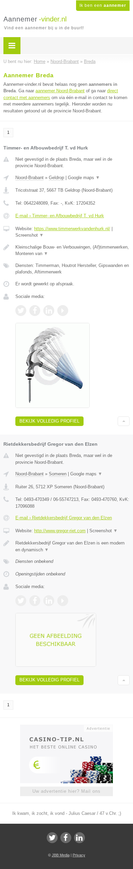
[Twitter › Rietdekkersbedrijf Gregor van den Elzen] (20, 600)
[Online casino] (66, 727)
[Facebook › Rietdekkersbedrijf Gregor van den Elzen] (34, 600)
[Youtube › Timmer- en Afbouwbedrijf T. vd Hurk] (62, 310)
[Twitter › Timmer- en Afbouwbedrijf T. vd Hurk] (20, 310)
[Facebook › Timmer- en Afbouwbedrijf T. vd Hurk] (34, 310)
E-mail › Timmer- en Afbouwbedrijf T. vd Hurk (59, 215)
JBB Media (61, 855)
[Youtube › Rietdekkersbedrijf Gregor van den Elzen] (62, 600)
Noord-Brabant (29, 177)
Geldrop (56, 177)
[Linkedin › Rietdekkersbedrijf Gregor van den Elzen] (48, 600)
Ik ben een (102, 5)
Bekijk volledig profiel (49, 421)
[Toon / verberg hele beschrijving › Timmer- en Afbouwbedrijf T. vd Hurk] (72, 250)
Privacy (79, 855)
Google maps (84, 177)
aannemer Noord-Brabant (60, 90)
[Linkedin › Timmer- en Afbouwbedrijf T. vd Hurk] (48, 310)
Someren (57, 473)
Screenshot (29, 235)
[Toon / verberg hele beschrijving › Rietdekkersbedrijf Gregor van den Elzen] (72, 546)
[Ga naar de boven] (124, 421)
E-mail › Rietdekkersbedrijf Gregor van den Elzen (63, 517)
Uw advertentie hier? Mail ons (66, 791)
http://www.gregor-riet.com (60, 530)
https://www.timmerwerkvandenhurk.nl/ (72, 228)
